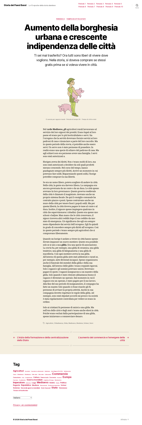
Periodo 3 (100, 4)
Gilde (66, 323)
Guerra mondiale (35, 380)
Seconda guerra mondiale (30, 388)
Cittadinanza (58, 323)
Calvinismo (47, 371)
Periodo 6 (82, 7)
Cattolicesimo (67, 371)
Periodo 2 (91, 4)
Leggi (34, 383)
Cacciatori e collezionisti (37, 371)
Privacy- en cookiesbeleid (25, 405)
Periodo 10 (119, 7)
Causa (14, 374)
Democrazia (44, 377)
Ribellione (35, 385)
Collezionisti (48, 374)
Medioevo (72, 323)
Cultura (36, 377)
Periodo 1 (82, 4)
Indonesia (28, 383)
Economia (53, 377)
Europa (67, 377)
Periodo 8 (100, 7)
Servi (91, 323)
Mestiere (80, 323)
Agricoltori (49, 323)
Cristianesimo (28, 377)
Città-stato (34, 374)
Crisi (23, 377)
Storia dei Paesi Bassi (15, 5)
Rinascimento (43, 385)
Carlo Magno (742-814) (57, 371)
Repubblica (26, 385)
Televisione (63, 388)
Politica (63, 383)
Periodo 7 (91, 7)
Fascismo (15, 380)
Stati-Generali (45, 388)
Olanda (57, 383)
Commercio (60, 374)
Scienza (16, 388)
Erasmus (59, 377)
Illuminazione (58, 380)
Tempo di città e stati (76, 19)
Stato (54, 387)
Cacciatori (27, 371)
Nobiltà (52, 383)
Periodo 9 (109, 7)
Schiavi (86, 323)
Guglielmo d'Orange (49, 380)
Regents (16, 385)
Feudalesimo (22, 380)
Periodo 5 (118, 4)
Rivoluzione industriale (54, 385)
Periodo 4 (109, 4)
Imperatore (19, 382)
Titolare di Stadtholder (20, 390)
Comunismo (17, 377)
